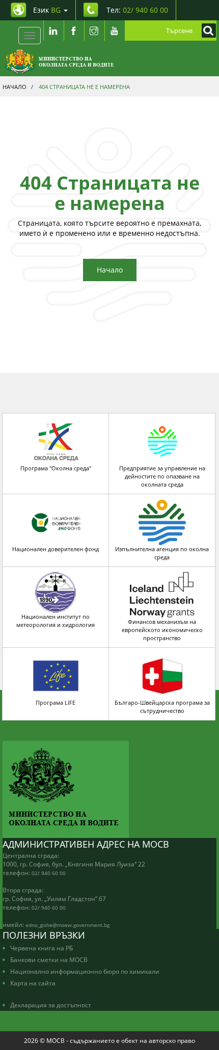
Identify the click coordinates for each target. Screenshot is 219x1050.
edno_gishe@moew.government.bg (67, 924)
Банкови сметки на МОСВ (49, 959)
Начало (110, 270)
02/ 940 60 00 (49, 873)
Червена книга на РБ (41, 948)
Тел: (137, 10)
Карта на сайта (33, 983)
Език (47, 10)
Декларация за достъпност (50, 1005)
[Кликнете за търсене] (206, 30)
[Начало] (59, 61)
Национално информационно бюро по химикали (84, 971)
